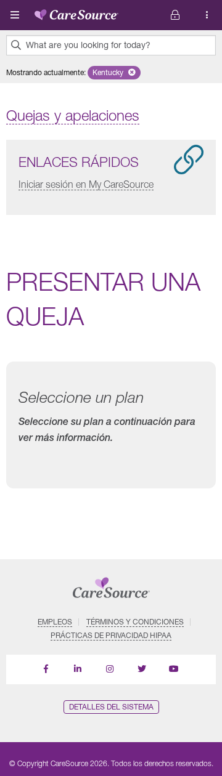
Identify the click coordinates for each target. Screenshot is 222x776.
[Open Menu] (15, 15)
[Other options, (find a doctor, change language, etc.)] (175, 15)
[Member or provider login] (207, 15)
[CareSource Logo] (76, 12)
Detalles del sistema (111, 706)
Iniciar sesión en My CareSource (86, 184)
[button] (114, 72)
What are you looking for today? (88, 45)
